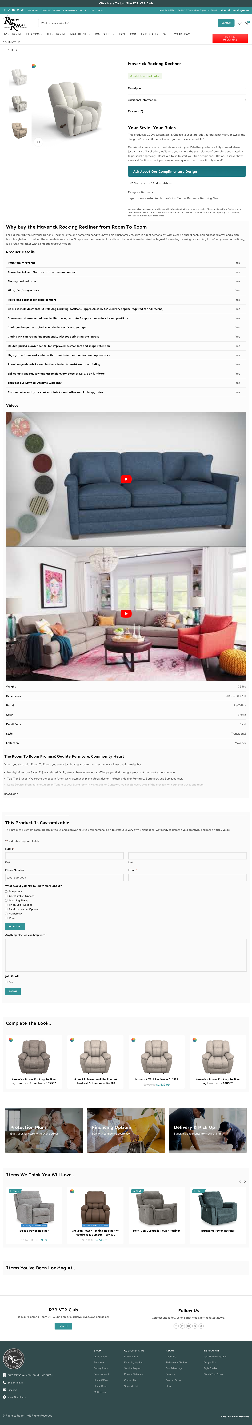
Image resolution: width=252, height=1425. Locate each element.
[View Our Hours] (4, 1397)
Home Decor (100, 1386)
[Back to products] (12, 50)
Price (12, 918)
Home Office (101, 1380)
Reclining (206, 198)
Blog (168, 1386)
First (7, 862)
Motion (181, 198)
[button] (239, 1181)
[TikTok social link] (22, 10)
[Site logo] (15, 23)
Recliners (147, 192)
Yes (11, 982)
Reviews (170, 1374)
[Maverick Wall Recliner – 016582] (156, 1057)
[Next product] (16, 50)
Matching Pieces (18, 900)
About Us (171, 1356)
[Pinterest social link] (18, 10)
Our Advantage (174, 1368)
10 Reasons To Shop (177, 1362)
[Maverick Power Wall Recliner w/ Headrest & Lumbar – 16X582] (95, 1057)
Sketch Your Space (213, 1374)
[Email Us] (4, 1390)
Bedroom (99, 1362)
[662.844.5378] (4, 1382)
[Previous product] (8, 50)
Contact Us (130, 1380)
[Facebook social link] (5, 10)
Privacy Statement (134, 1374)
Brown (140, 198)
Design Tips (210, 1362)
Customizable (153, 198)
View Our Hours (17, 1397)
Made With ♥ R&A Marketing (235, 1416)
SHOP (97, 1350)
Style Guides (210, 1368)
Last (130, 862)
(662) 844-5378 (167, 10)
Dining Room (101, 1368)
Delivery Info (131, 1356)
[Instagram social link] (9, 10)
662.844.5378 (15, 1382)
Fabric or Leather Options (23, 909)
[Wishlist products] (239, 23)
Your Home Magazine (235, 10)
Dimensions (16, 891)
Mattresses (100, 1392)
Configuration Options (21, 896)
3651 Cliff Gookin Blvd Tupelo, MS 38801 (30, 1375)
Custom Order (173, 1380)
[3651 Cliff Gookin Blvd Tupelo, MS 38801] (4, 1375)
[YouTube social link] (13, 10)
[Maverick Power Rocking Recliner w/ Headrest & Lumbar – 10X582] (34, 1057)
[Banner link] (187, 171)
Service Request (132, 1368)
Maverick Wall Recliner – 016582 (156, 1079)
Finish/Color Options (20, 905)
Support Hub (131, 1386)
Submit (13, 991)
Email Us (12, 1390)
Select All (15, 926)
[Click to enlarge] (38, 142)
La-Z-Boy (169, 198)
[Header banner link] (126, 3)
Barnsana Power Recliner (218, 1230)
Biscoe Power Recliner (34, 1230)
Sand (216, 198)
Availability (15, 913)
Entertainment (101, 1374)
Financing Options (134, 1362)
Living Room (100, 1356)
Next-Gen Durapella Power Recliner (156, 1230)
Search (226, 22)
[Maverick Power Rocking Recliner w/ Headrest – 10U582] (217, 1057)
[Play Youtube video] (126, 479)
